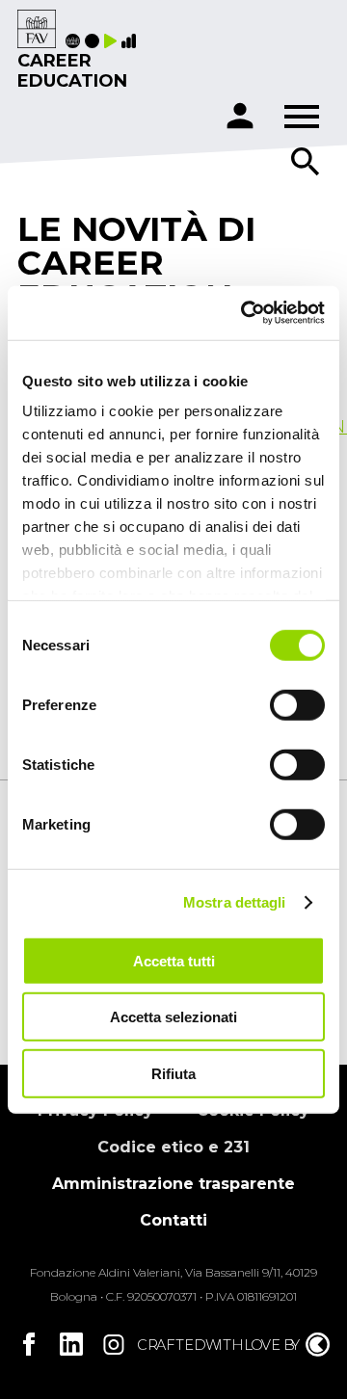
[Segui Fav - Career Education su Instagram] (113, 1344)
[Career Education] (36, 30)
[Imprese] (131, 42)
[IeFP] (94, 42)
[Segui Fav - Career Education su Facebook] (28, 1344)
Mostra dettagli (234, 902)
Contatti (173, 1220)
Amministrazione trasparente (173, 1184)
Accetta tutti (174, 960)
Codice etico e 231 (173, 1147)
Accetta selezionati (173, 1017)
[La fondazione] (75, 42)
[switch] (297, 704)
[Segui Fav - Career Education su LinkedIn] (71, 1344)
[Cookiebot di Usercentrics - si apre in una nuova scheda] (245, 313)
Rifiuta (173, 1073)
